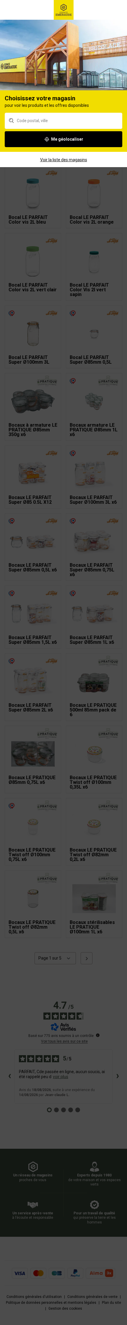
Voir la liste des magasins (63, 159)
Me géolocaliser (67, 139)
